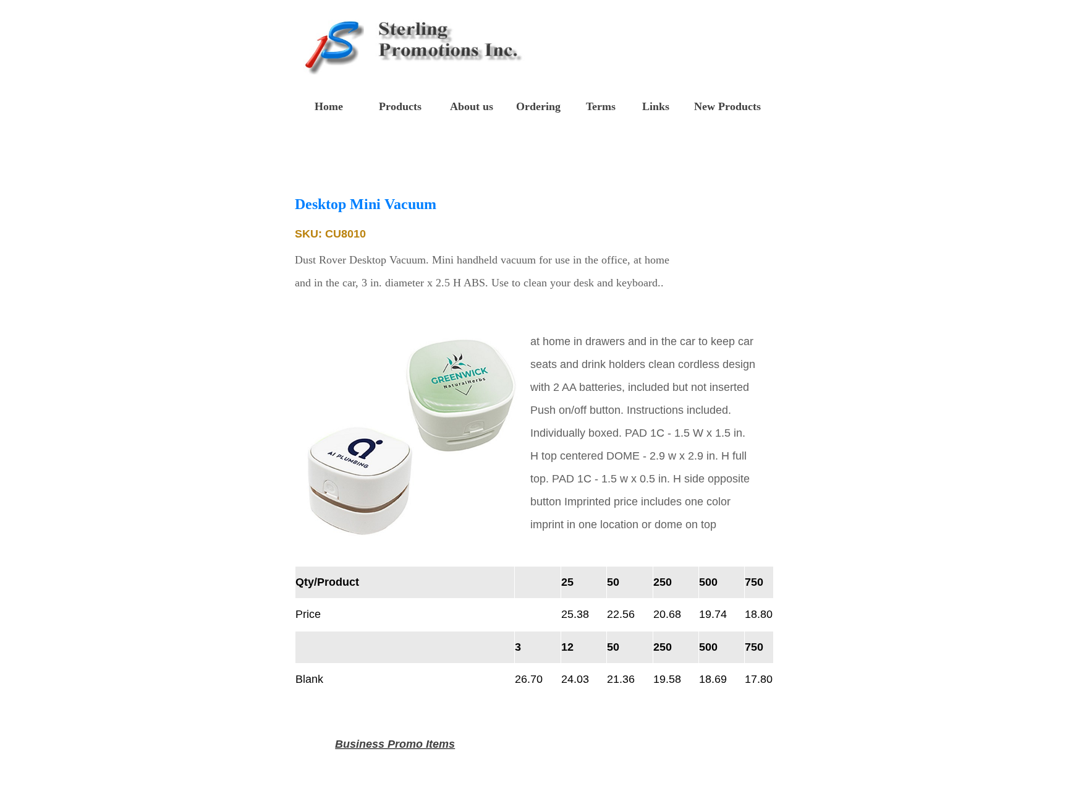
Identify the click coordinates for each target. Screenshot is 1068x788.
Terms (601, 106)
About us (471, 106)
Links (655, 106)
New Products (727, 106)
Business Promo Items (395, 744)
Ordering (538, 106)
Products (400, 106)
